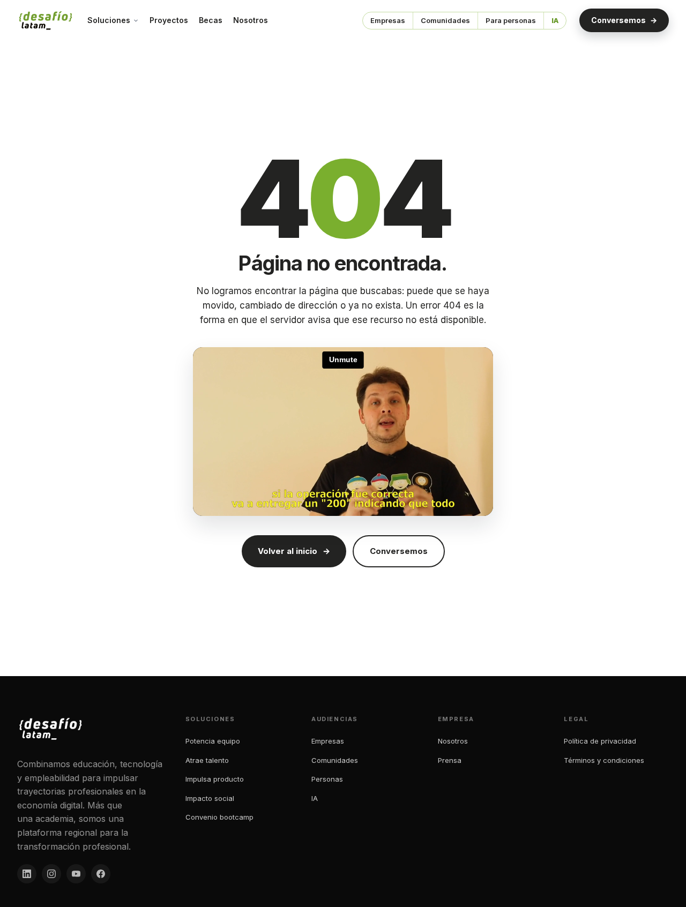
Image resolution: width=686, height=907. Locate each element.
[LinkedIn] (26, 873)
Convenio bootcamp (219, 817)
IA (554, 20)
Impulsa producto (214, 779)
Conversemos (624, 20)
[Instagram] (51, 873)
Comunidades (445, 20)
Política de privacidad (600, 741)
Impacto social (209, 798)
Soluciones (108, 20)
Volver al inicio (294, 551)
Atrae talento (207, 760)
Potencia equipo (212, 741)
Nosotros (250, 20)
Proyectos (169, 20)
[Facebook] (100, 873)
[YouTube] (76, 873)
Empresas (387, 20)
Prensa (449, 760)
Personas (327, 779)
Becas (210, 20)
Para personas (511, 20)
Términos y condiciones (604, 760)
